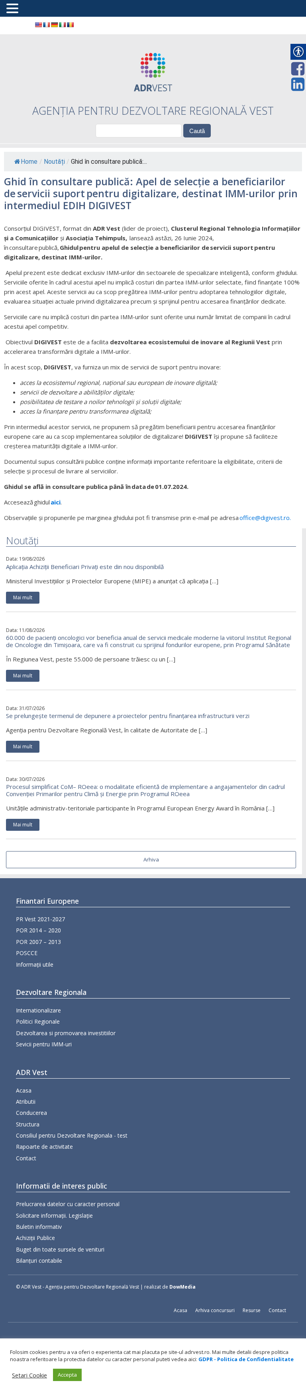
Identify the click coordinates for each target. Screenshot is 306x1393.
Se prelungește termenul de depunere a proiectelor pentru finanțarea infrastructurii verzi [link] (127, 715)
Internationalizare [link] (38, 1010)
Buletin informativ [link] (39, 1226)
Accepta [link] (67, 1374)
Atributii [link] (25, 1101)
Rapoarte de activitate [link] (44, 1146)
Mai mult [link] (22, 597)
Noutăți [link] (54, 161)
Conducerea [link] (31, 1112)
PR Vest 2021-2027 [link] (40, 919)
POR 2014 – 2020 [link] (38, 930)
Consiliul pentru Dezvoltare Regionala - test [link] (72, 1135)
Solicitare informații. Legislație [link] (54, 1215)
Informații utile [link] (34, 964)
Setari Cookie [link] (29, 1375)
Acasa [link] (23, 1090)
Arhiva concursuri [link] (215, 1310)
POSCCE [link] (26, 953)
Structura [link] (27, 1124)
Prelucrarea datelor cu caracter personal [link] (68, 1204)
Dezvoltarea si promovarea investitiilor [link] (66, 1033)
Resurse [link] (252, 1310)
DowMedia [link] (182, 1286)
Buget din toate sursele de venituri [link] (60, 1249)
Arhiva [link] (151, 859)
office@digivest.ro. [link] (265, 518)
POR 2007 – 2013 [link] (38, 942)
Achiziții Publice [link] (35, 1238)
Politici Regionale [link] (38, 1021)
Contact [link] (26, 1158)
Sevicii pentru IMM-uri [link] (44, 1044)
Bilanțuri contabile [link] (39, 1260)
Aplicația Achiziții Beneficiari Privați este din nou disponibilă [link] (85, 566)
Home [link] (29, 161)
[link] (38, 25)
